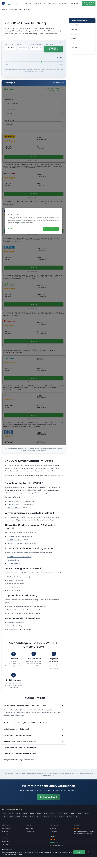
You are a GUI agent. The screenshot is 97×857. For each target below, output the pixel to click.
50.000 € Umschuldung (14, 540)
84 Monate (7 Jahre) (13, 505)
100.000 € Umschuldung (14, 543)
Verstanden (79, 852)
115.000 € (69, 816)
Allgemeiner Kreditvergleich (15, 623)
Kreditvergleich (40, 3)
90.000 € (32, 816)
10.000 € (11, 813)
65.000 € (87, 813)
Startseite (28, 3)
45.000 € (59, 813)
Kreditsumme (9, 44)
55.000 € (73, 813)
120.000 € (76, 816)
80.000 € (18, 816)
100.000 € (46, 816)
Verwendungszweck (36, 44)
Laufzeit (20, 44)
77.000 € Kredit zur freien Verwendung (19, 557)
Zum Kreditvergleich (47, 797)
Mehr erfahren (91, 852)
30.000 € (39, 813)
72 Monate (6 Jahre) (13, 501)
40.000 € (52, 813)
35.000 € (45, 813)
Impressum (53, 828)
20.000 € (25, 813)
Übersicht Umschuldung (14, 626)
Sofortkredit (52, 3)
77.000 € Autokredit (13, 560)
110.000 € (61, 816)
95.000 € (39, 816)
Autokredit (62, 3)
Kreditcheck (29, 835)
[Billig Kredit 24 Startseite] (12, 3)
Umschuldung (74, 3)
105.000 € (54, 816)
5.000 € (4, 813)
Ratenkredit (73, 30)
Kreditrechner (30, 832)
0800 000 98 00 (54, 843)
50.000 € (66, 813)
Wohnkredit (73, 47)
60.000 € (80, 813)
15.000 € (18, 813)
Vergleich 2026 (48, 44)
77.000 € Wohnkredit (13, 563)
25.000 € (32, 813)
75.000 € (11, 816)
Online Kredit (74, 52)
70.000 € (5, 816)
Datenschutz (53, 832)
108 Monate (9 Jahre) (13, 508)
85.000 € (25, 816)
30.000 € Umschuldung (14, 537)
